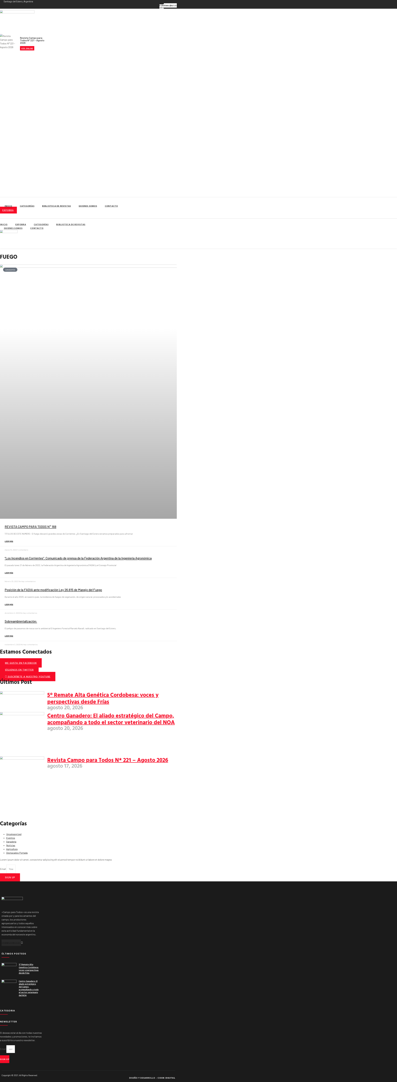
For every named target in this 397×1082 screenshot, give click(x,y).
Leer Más (9, 541)
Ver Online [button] (27, 48)
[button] (10, 214)
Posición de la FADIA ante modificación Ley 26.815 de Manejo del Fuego (53, 590)
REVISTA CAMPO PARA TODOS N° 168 (30, 527)
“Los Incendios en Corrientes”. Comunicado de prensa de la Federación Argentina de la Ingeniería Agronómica (78, 558)
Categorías (27, 205)
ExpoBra (20, 224)
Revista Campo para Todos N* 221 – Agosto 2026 (107, 760)
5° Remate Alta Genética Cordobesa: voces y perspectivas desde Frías (102, 697)
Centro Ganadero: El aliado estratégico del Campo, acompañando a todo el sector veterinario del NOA (111, 718)
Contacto (111, 205)
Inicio (8, 205)
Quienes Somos (88, 205)
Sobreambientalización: (21, 621)
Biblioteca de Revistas (56, 205)
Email (3, 868)
